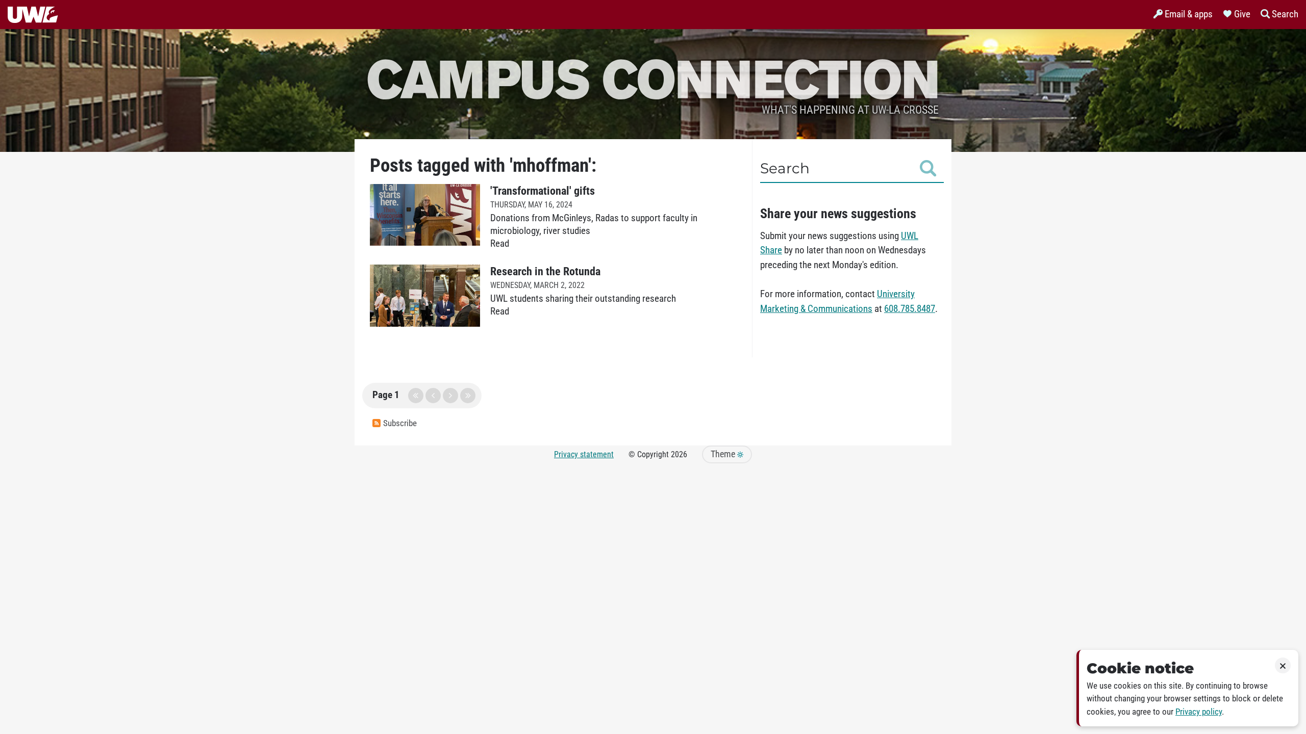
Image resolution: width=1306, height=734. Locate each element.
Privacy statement (584, 454)
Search (785, 168)
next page (450, 395)
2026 (679, 454)
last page (467, 395)
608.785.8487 (909, 308)
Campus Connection (653, 78)
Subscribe (400, 423)
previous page (433, 395)
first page (415, 395)
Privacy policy (1198, 712)
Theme (724, 454)
